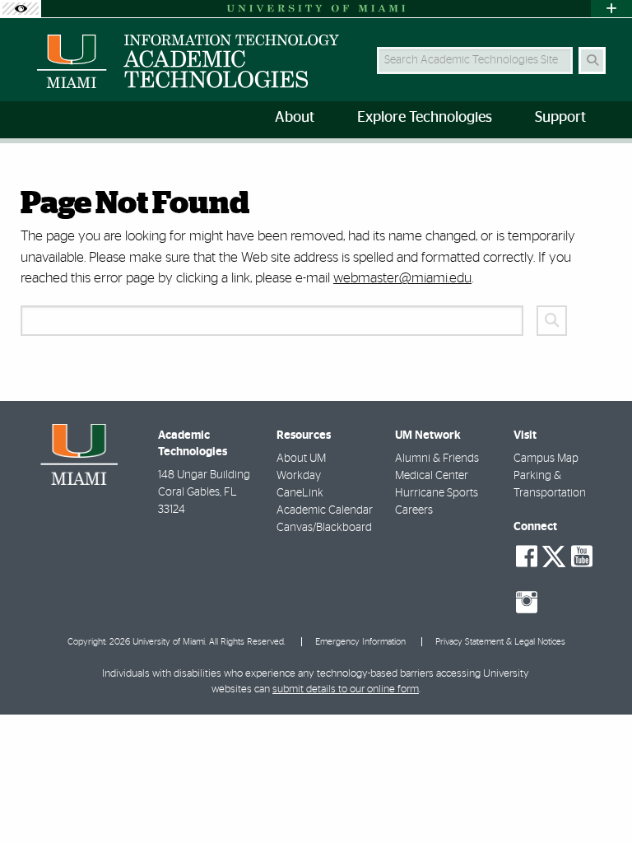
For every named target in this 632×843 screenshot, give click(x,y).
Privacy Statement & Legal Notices (500, 641)
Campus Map (546, 458)
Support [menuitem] (560, 117)
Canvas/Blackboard (324, 527)
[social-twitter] (554, 555)
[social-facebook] (526, 556)
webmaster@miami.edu (402, 278)
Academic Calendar (324, 510)
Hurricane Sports (436, 493)
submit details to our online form (345, 689)
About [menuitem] (294, 117)
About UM (301, 458)
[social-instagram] (526, 602)
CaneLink (299, 493)
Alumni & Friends (437, 458)
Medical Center (431, 476)
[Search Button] (592, 60)
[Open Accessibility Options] (20, 8)
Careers (414, 510)
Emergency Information (360, 641)
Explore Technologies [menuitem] (424, 117)
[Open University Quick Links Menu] (611, 8)
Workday (298, 476)
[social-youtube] (581, 556)
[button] (595, 797)
